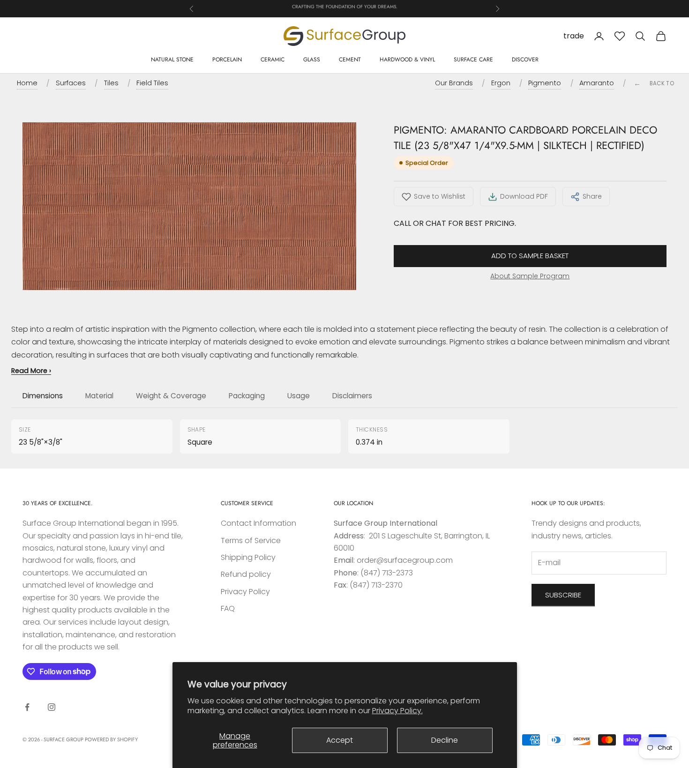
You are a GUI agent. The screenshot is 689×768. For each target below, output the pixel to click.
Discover (525, 59)
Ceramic (273, 59)
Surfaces (71, 83)
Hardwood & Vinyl (407, 59)
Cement (350, 59)
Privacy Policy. (397, 710)
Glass (311, 59)
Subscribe (563, 595)
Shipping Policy (248, 557)
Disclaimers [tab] (352, 396)
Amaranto (596, 83)
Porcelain (227, 59)
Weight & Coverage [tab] (171, 396)
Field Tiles (152, 83)
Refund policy (246, 574)
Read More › (31, 370)
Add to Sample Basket (530, 256)
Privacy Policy (245, 591)
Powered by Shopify (111, 739)
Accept (339, 740)
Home (27, 83)
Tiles (111, 83)
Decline (444, 740)
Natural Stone (172, 59)
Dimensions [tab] (42, 396)
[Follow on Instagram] (51, 707)
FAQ (228, 608)
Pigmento (544, 83)
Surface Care (473, 59)
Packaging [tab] (247, 396)
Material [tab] (99, 396)
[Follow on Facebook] (27, 707)
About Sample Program (529, 276)
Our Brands (454, 83)
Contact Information (258, 523)
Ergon (500, 83)
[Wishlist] (619, 36)
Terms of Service (251, 540)
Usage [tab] (298, 396)
